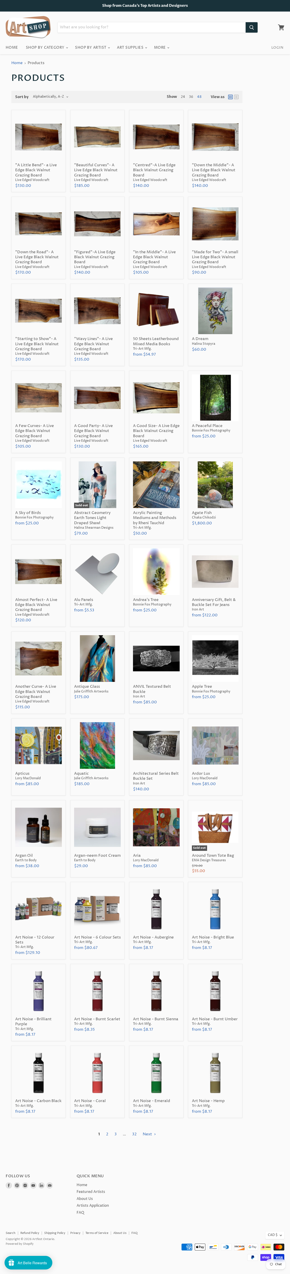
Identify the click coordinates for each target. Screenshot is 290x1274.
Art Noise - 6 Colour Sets (97, 937)
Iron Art (198, 610)
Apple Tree (202, 686)
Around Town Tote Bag (213, 855)
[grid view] (230, 97)
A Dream (200, 339)
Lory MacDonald (28, 778)
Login (277, 47)
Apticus (22, 773)
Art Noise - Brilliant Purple (33, 1021)
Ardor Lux (201, 773)
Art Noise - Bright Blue (213, 937)
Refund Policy (29, 1233)
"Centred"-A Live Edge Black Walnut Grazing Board (154, 170)
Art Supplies (130, 47)
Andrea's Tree (146, 600)
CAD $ (273, 1235)
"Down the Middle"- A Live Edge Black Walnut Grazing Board (213, 170)
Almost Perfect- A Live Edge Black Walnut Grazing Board (36, 605)
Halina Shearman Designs (94, 528)
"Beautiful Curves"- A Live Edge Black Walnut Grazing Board (96, 170)
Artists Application (93, 1205)
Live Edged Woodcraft (32, 180)
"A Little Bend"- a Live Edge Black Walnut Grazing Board (36, 170)
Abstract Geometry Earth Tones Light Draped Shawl (92, 518)
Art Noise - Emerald (151, 1101)
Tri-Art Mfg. (142, 349)
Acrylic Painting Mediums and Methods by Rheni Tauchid (154, 518)
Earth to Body (26, 860)
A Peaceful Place (207, 426)
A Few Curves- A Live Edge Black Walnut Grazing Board (34, 431)
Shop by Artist (91, 47)
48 (199, 97)
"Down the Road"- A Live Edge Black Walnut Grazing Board (37, 257)
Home (12, 47)
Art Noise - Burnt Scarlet (97, 1019)
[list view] (236, 97)
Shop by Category (45, 47)
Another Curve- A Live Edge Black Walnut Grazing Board (35, 692)
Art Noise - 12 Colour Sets (34, 940)
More (160, 47)
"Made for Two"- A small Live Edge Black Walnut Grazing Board (215, 257)
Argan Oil (24, 855)
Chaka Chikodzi (204, 518)
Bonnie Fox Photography (211, 431)
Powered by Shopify (20, 1244)
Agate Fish (202, 513)
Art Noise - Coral (90, 1101)
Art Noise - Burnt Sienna (155, 1019)
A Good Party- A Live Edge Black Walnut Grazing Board (93, 431)
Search (10, 1233)
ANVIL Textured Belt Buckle (152, 689)
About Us (85, 1198)
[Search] (252, 27)
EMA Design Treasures (209, 860)
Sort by (22, 97)
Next (148, 1134)
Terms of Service (96, 1233)
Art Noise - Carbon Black (38, 1101)
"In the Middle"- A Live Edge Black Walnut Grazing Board (154, 257)
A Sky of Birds (28, 513)
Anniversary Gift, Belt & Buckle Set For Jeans (214, 602)
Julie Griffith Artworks (91, 692)
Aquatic (81, 773)
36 (191, 97)
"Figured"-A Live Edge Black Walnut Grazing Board (95, 257)
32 (134, 1134)
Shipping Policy (54, 1233)
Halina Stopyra (203, 344)
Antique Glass (87, 686)
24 (183, 97)
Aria (137, 855)
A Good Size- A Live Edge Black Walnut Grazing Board (156, 431)
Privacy (75, 1233)
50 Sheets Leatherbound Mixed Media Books (156, 341)
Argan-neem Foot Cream (97, 855)
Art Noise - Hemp (208, 1101)
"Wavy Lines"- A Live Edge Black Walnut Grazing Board (93, 344)
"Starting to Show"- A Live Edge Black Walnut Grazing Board (37, 344)
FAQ (80, 1212)
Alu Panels (83, 600)
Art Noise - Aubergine (153, 937)
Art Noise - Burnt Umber (215, 1019)
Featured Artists (91, 1191)
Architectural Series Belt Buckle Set (156, 776)
